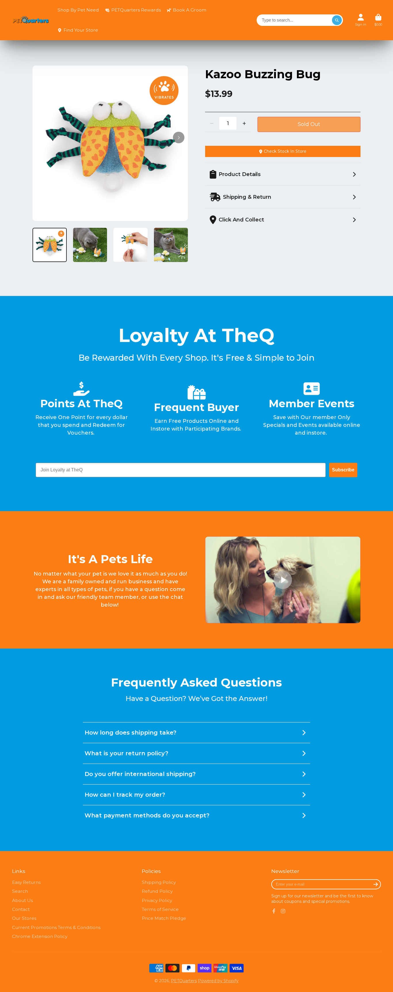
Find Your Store (81, 30)
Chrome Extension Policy (39, 936)
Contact (21, 909)
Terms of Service (160, 909)
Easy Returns (26, 882)
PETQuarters (184, 980)
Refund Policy (157, 891)
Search (20, 891)
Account (360, 20)
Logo (30, 20)
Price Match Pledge (164, 918)
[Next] (178, 137)
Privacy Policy (157, 900)
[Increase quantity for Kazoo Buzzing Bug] (244, 123)
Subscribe (343, 469)
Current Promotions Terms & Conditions (56, 927)
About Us (22, 900)
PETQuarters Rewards (136, 10)
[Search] (337, 20)
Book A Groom (189, 10)
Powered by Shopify (218, 980)
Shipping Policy (159, 882)
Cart (378, 20)
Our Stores (24, 918)
